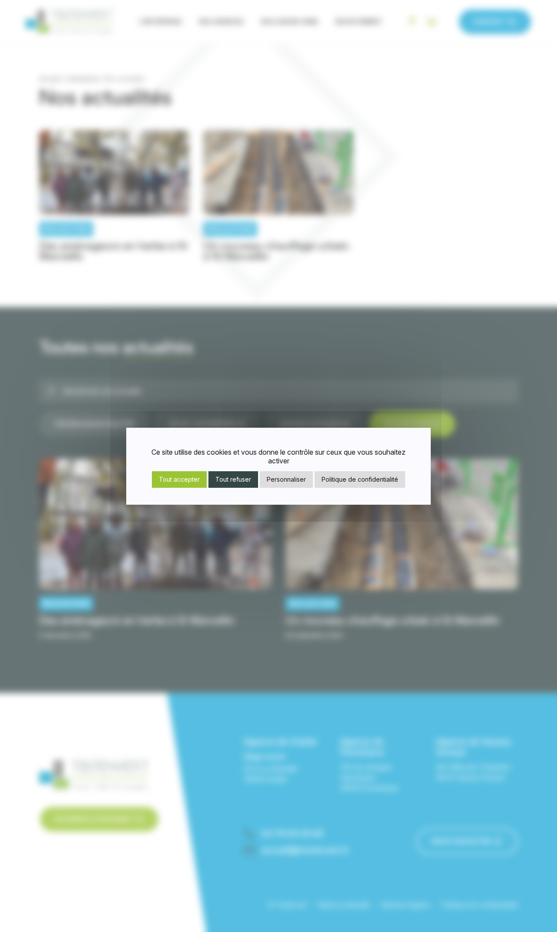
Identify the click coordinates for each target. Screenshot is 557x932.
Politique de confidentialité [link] (360, 479)
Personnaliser (286, 479)
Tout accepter (179, 479)
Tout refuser (233, 479)
